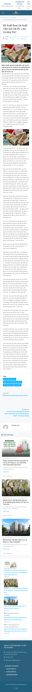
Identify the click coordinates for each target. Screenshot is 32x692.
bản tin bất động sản (9, 379)
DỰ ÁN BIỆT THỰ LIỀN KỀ (11, 666)
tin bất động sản (8, 385)
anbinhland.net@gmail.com (7, 6)
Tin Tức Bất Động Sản (24, 38)
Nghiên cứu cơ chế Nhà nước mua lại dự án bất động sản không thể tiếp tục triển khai (16, 502)
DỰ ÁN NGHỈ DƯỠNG (11, 674)
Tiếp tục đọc (6, 471)
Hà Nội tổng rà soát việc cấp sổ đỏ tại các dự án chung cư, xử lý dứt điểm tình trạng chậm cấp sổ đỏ (15, 463)
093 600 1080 (7, 4)
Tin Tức (7, 17)
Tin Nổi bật (13, 17)
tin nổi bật (18, 385)
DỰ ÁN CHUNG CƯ (10, 669)
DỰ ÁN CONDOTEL (10, 671)
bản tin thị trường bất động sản (12, 382)
